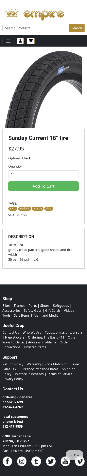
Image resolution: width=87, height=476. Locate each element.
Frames (19, 305)
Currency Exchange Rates (39, 369)
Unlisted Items (35, 347)
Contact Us (10, 332)
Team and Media (45, 315)
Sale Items (22, 315)
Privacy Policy (12, 379)
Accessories (11, 310)
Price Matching (56, 364)
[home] (38, 13)
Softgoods (61, 305)
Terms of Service (59, 374)
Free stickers (14, 337)
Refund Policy (12, 364)
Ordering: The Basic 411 (46, 337)
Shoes (45, 305)
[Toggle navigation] (8, 41)
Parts (33, 305)
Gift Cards (52, 310)
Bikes (6, 305)
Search (76, 28)
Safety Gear (33, 310)
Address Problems (42, 342)
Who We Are (32, 332)
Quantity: (15, 166)
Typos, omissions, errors (64, 332)
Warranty (34, 364)
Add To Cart (43, 186)
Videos (69, 310)
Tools (6, 315)
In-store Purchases (29, 374)
